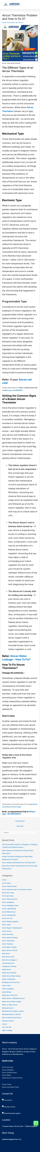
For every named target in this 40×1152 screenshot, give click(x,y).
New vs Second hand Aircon (11, 1017)
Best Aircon (6, 953)
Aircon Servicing (7, 934)
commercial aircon (8, 963)
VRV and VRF (6, 1027)
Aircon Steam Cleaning (9, 937)
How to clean (6, 985)
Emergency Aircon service (11, 982)
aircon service (6, 931)
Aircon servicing (7, 1067)
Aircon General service (9, 899)
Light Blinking (6, 992)
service (4, 1024)
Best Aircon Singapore (9, 960)
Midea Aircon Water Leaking (11, 1001)
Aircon (4, 880)
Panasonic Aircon (8, 1021)
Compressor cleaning (9, 966)
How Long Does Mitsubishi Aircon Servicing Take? (18, 862)
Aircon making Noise (9, 915)
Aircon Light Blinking (9, 908)
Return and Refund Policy (10, 1087)
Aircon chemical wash (9, 886)
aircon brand (6, 883)
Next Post (20, 826)
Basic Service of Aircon (10, 950)
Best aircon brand (8, 957)
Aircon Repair (6, 1075)
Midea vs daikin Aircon (9, 1005)
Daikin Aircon (6, 969)
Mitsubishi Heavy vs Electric (11, 1014)
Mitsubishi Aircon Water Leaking (12, 1011)
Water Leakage (7, 1030)
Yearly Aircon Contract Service (12, 1078)
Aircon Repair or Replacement (12, 928)
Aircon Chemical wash (9, 1072)
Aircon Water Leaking (9, 947)
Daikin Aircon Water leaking (11, 976)
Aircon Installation (8, 902)
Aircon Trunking (7, 944)
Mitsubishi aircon (7, 1008)
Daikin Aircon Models (9, 973)
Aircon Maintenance (8, 912)
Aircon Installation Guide (10, 905)
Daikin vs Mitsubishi (8, 979)
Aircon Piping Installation (10, 921)
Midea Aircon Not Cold (9, 995)
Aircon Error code (8, 893)
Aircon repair (16, 807)
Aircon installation (8, 1070)
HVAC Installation (8, 989)
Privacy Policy (6, 1084)
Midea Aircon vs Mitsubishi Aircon (13, 998)
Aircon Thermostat (8, 22)
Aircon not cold (7, 918)
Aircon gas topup (7, 896)
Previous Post (20, 821)
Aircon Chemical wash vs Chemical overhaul (17, 889)
